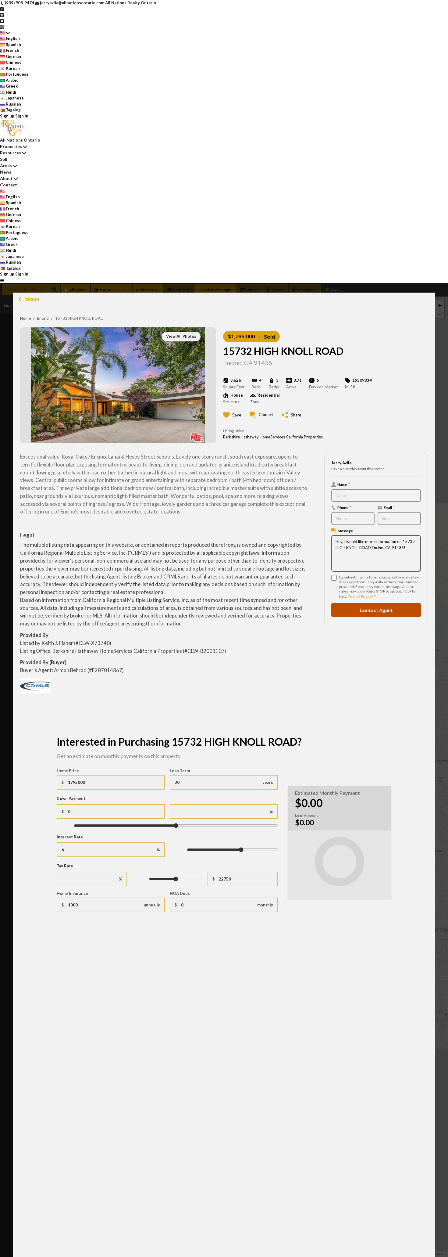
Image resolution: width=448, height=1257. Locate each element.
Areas (6, 165)
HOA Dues (180, 893)
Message (345, 530)
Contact (8, 184)
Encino (43, 318)
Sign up (7, 115)
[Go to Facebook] (2, 8)
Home (25, 318)
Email (389, 507)
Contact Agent (376, 610)
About (6, 178)
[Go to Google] (2, 26)
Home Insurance (72, 893)
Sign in (21, 115)
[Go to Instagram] (2, 14)
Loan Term (180, 770)
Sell (3, 159)
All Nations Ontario (20, 139)
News (5, 172)
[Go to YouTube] (2, 20)
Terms (353, 596)
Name (343, 484)
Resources (10, 152)
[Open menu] (2, 280)
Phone (344, 507)
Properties (11, 146)
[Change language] (5, 33)
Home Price (68, 770)
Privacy (367, 596)
